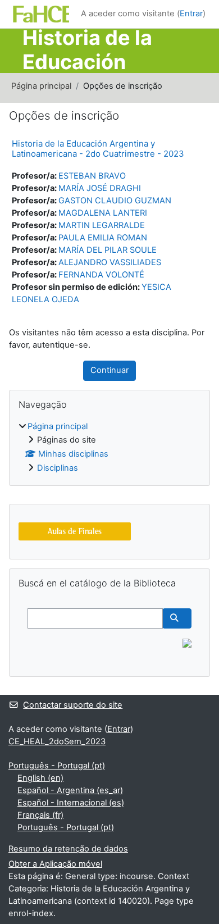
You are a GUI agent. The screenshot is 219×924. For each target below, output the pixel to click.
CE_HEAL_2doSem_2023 (57, 741)
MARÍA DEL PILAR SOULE (107, 250)
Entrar (191, 13)
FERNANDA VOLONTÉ (101, 275)
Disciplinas (57, 468)
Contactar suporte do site (72, 705)
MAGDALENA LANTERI (102, 213)
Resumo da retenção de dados (68, 849)
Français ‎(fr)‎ (40, 815)
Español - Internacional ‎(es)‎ (70, 803)
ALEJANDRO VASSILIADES (109, 262)
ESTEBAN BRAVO (92, 176)
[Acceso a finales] (75, 531)
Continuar (109, 370)
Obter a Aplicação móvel (55, 864)
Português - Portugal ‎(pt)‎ (56, 766)
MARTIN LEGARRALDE (101, 225)
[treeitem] (109, 448)
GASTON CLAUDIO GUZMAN (114, 200)
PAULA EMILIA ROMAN (102, 238)
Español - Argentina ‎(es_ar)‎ (70, 790)
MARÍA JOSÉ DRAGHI (99, 188)
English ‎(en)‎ (40, 778)
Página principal (41, 86)
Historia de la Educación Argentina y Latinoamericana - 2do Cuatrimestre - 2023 (98, 148)
